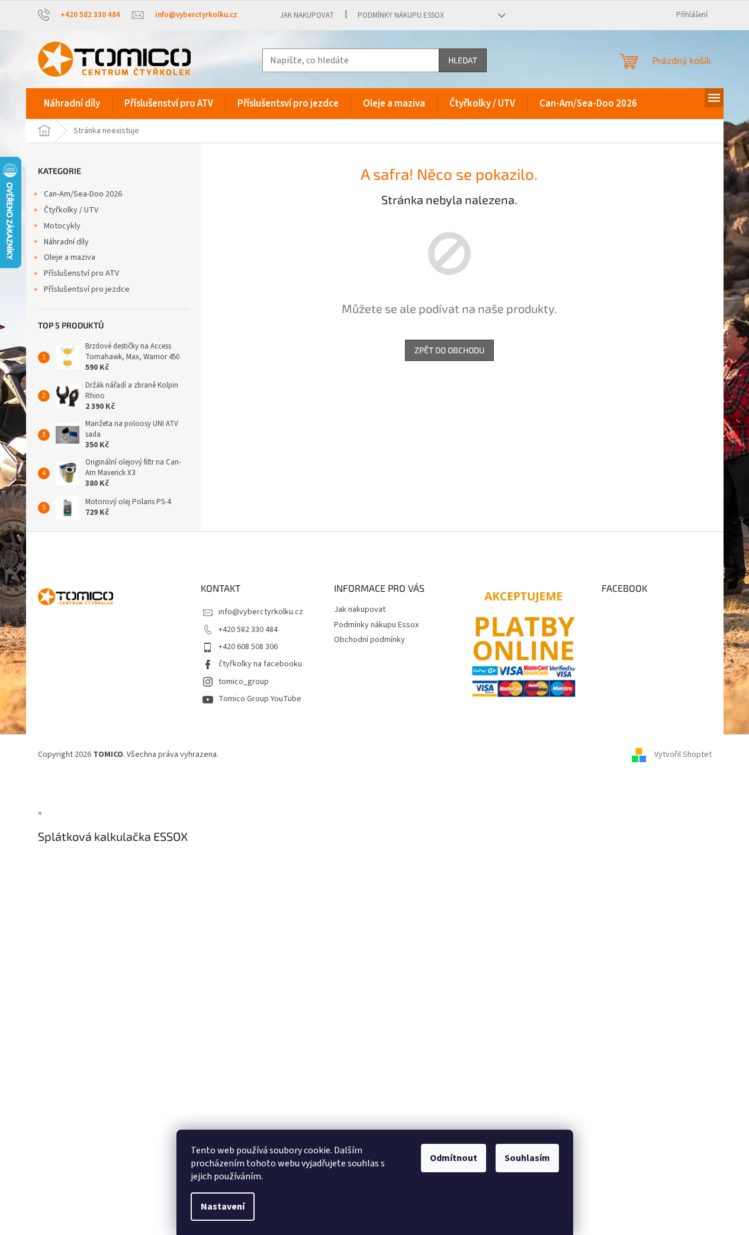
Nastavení (223, 1206)
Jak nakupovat (307, 15)
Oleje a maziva (69, 257)
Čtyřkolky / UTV (71, 210)
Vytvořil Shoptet (683, 754)
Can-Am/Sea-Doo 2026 (83, 194)
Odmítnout (453, 1158)
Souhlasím (527, 1158)
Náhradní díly (66, 242)
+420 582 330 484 (248, 630)
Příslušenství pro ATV (81, 273)
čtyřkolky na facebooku (260, 664)
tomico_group (243, 682)
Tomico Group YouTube (259, 699)
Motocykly (62, 226)
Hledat (462, 60)
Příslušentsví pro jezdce (87, 289)
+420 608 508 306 (248, 647)
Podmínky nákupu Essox (401, 15)
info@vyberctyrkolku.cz (260, 612)
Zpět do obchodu (449, 350)
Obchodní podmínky (369, 640)
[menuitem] (72, 103)
